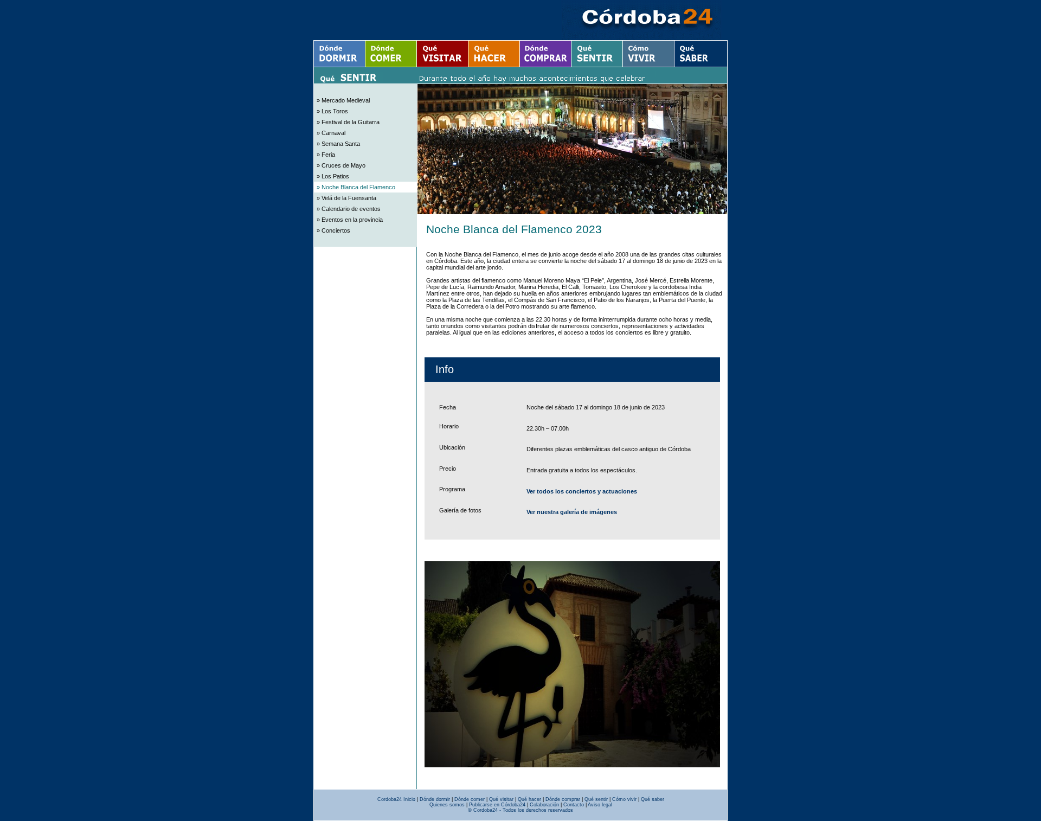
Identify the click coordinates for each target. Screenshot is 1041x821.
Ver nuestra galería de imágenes (571, 512)
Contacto (573, 804)
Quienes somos (447, 804)
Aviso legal (600, 804)
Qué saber (652, 799)
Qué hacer (529, 799)
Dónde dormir (435, 799)
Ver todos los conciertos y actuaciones (581, 491)
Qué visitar (501, 799)
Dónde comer (469, 799)
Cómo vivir (624, 799)
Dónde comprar (562, 799)
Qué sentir (596, 799)
